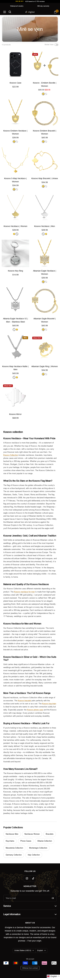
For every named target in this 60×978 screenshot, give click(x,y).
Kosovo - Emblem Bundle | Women (44, 84)
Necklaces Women (32, 834)
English (40, 950)
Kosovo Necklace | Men (44, 226)
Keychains (10, 841)
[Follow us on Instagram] (27, 878)
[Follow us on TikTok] (33, 878)
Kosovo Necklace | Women (15, 226)
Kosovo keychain (49, 704)
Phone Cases (25, 841)
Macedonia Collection (14, 848)
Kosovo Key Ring (15, 271)
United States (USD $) (22, 950)
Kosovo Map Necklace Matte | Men (15, 368)
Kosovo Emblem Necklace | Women (15, 132)
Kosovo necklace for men (24, 592)
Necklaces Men (12, 834)
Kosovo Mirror (15, 414)
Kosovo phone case (35, 710)
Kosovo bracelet (24, 701)
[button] (53, 976)
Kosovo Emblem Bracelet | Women (44, 132)
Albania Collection (44, 841)
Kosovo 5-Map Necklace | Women (15, 180)
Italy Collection (34, 855)
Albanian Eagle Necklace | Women (44, 272)
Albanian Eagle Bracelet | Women (44, 320)
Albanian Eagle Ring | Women (44, 366)
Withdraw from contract (30, 968)
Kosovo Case (15, 83)
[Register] (52, 898)
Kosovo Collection (10, 455)
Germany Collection (14, 855)
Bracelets (49, 834)
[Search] (10, 12)
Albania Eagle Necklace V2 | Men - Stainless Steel (15, 320)
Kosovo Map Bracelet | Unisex (44, 178)
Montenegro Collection (38, 848)
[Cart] (55, 12)
